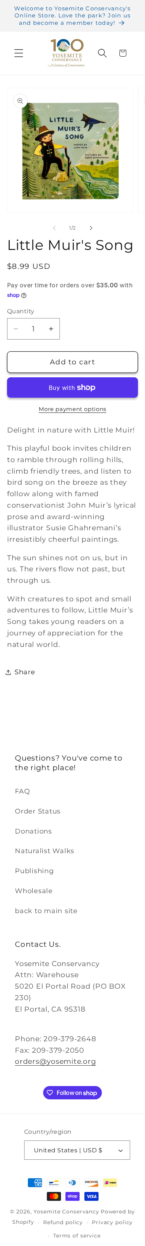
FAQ (22, 791)
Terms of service (77, 1236)
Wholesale (34, 891)
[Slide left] (54, 228)
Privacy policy (112, 1222)
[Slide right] (91, 228)
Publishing (34, 871)
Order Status (38, 811)
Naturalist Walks (44, 851)
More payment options (72, 408)
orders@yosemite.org (55, 1061)
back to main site (46, 911)
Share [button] (24, 672)
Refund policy (63, 1222)
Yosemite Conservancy (66, 1212)
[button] (19, 53)
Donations (33, 831)
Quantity (21, 311)
